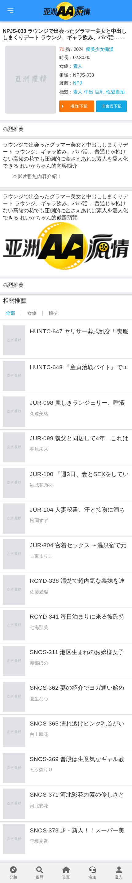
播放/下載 (78, 106)
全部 (10, 313)
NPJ (77, 82)
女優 (32, 313)
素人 (77, 66)
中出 (88, 91)
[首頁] (10, 10)
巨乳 (99, 91)
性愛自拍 (115, 91)
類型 (53, 313)
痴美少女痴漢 (100, 49)
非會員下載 (112, 106)
